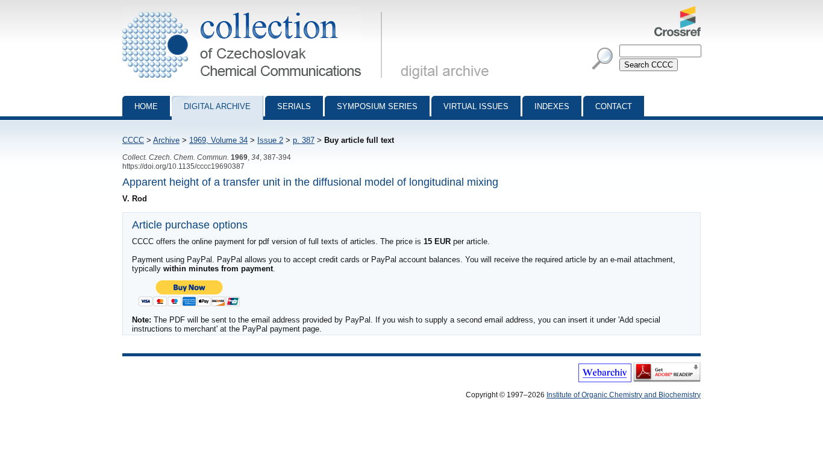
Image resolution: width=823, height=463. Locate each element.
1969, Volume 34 (218, 140)
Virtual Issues (476, 106)
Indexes (551, 106)
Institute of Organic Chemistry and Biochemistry (623, 394)
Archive (166, 140)
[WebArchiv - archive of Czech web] (604, 379)
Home (146, 106)
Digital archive (217, 106)
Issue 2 (270, 140)
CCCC (133, 140)
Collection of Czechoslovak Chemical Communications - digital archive (255, 11)
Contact (613, 106)
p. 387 (303, 140)
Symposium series (377, 106)
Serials (294, 106)
